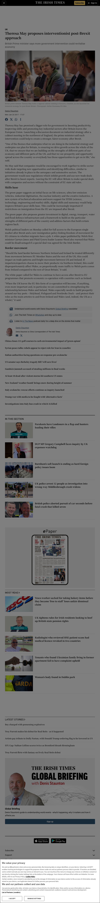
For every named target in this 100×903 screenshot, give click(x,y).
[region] (50, 881)
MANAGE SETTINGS (34, 898)
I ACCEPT (12, 898)
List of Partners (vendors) (11, 892)
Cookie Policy (30, 877)
